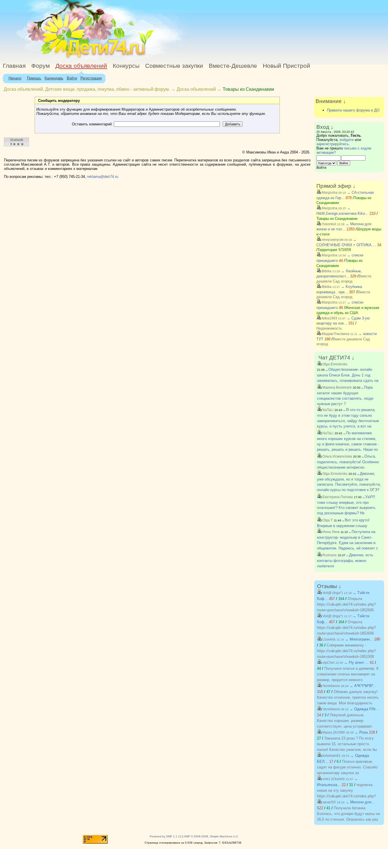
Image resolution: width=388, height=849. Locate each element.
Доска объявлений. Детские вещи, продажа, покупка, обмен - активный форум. (87, 89)
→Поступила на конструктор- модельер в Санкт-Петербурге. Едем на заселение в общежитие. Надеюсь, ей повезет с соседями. (347, 542)
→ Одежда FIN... (364, 709)
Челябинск (331, 686)
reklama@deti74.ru (102, 176)
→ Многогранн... (359, 639)
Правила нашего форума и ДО (353, 110)
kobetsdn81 (331, 756)
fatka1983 (329, 318)
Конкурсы (126, 65)
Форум (40, 65)
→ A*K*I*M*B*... (363, 686)
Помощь (34, 78)
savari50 (329, 802)
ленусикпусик (332, 240)
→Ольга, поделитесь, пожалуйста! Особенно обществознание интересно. (348, 461)
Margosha (329, 193)
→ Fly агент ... (356, 662)
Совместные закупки (174, 65)
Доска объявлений (81, 65)
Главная (14, 65)
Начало (15, 78)
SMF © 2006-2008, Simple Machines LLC (211, 836)
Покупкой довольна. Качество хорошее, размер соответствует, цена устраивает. (345, 720)
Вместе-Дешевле (233, 65)
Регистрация (91, 78)
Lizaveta (328, 639)
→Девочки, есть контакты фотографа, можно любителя (345, 560)
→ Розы (361, 732)
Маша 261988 (333, 732)
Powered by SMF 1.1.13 (166, 836)
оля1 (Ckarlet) (333, 779)
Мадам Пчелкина (335, 334)
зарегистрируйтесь (332, 144)
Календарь (54, 78)
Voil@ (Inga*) (332, 593)
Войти (72, 78)
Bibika (326, 271)
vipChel (328, 663)
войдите (347, 140)
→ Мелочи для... (360, 802)
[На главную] (52, 58)
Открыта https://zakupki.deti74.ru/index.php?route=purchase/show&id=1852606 (346, 604)
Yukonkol (328, 224)
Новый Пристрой (286, 65)
